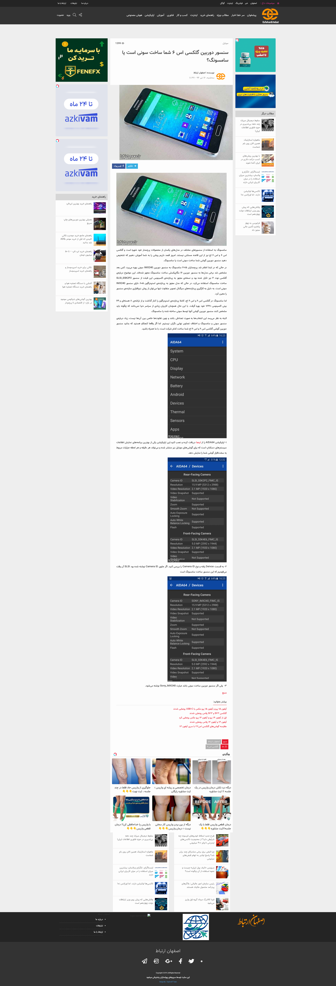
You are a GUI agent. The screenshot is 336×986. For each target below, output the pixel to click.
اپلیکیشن (149, 15)
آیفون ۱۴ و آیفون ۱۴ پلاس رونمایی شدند (208, 722)
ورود (68, 15)
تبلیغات (74, 3)
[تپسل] (237, 40)
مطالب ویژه (223, 15)
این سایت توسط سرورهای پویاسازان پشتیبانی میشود (168, 977)
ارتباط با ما (62, 3)
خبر (246, 3)
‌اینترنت (230, 3)
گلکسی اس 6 (212, 746)
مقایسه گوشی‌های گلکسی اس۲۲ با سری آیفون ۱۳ (203, 726)
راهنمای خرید (207, 15)
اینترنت (194, 15)
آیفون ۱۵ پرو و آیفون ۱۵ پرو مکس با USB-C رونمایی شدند (200, 709)
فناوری (170, 15)
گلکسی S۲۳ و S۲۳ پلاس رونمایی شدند (208, 713)
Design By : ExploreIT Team (168, 982)
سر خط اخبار (237, 15)
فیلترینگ (239, 3)
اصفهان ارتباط (200, 73)
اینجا (198, 443)
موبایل (225, 43)
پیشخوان (251, 15)
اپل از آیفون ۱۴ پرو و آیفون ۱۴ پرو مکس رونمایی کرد (203, 718)
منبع (224, 693)
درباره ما (84, 3)
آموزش (160, 15)
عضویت (60, 15)
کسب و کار (182, 15)
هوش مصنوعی (134, 15)
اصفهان (253, 3)
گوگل (222, 3)
